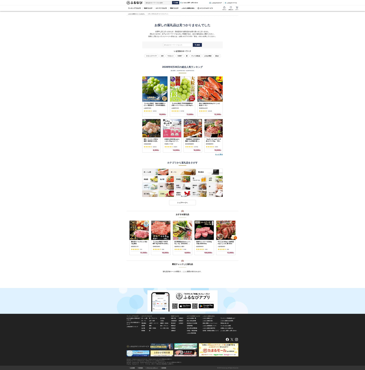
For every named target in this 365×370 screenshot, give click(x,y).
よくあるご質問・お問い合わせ (190, 2)
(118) (184, 249)
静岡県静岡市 (209, 144)
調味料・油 (195, 186)
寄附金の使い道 (225, 323)
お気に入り (231, 9)
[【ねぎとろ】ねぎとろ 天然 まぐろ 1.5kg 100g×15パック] (213, 128)
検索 (198, 45)
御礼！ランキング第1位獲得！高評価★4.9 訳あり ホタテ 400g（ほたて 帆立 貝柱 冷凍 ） (151, 140)
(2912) (155, 147)
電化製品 (201, 172)
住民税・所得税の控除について (211, 330)
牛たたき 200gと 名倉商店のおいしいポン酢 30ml (226, 242)
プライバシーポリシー (152, 368)
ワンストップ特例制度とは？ (228, 318)
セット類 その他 (164, 328)
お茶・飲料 (211, 179)
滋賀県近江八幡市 (179, 246)
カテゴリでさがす (161, 8)
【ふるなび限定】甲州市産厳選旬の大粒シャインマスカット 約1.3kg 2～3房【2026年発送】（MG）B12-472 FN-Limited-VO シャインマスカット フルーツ (182, 104)
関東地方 (173, 325)
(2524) (210, 111)
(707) (216, 147)
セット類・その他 (212, 194)
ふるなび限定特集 (191, 333)
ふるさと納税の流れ (208, 320)
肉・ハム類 (147, 172)
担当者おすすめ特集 (192, 323)
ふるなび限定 (207, 56)
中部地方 (173, 328)
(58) (163, 249)
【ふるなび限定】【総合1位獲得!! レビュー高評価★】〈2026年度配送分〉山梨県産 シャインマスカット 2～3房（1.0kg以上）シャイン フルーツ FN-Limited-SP (155, 104)
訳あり (217, 56)
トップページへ (182, 203)
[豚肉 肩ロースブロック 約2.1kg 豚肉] (139, 230)
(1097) (175, 147)
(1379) (182, 111)
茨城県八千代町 (169, 144)
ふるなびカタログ (217, 3)
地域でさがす (148, 8)
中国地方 (181, 318)
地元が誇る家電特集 (192, 328)
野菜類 (178, 179)
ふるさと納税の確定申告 (209, 328)
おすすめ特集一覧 (191, 318)
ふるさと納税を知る (188, 8)
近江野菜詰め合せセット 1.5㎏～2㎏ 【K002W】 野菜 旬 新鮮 (182, 242)
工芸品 (162, 194)
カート (237, 9)
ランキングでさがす (134, 8)
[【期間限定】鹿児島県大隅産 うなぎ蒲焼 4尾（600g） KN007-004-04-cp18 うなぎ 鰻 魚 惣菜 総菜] (193, 128)
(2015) (155, 111)
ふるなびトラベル (232, 3)
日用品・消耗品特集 (192, 330)
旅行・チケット (195, 194)
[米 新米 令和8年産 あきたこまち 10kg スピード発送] (172, 128)
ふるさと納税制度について (209, 325)
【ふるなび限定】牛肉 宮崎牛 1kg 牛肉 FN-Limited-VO (160, 242)
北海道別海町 (147, 144)
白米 (162, 56)
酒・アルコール (196, 179)
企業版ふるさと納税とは (227, 328)
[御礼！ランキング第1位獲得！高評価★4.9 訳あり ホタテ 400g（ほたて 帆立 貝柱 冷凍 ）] (151, 128)
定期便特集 (190, 325)
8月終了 (180, 56)
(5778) (196, 147)
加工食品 (147, 194)
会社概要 (132, 368)
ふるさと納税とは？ (208, 318)
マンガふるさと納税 (226, 325)
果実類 (143, 325)
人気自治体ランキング (132, 326)
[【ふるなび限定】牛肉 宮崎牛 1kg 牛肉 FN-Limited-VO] (160, 230)
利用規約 (140, 368)
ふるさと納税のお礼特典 (227, 320)
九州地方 (181, 323)
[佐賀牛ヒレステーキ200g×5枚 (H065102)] (204, 230)
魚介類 (162, 179)
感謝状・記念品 (179, 194)
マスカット (170, 56)
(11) (141, 249)
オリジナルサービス (206, 8)
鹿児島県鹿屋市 (189, 144)
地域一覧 (173, 318)
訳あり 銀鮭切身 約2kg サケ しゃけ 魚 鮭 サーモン (209, 104)
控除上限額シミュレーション (210, 323)
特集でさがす (174, 8)
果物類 (146, 179)
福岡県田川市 (134, 246)
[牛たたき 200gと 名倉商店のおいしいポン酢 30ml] (225, 230)
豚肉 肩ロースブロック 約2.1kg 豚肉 (139, 242)
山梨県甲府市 (147, 108)
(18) (228, 249)
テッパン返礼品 (195, 56)
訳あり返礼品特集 (191, 320)
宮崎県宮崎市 (156, 246)
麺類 (161, 186)
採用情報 (164, 368)
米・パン (174, 172)
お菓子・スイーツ (147, 186)
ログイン (224, 9)
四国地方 (181, 320)
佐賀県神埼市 (200, 246)
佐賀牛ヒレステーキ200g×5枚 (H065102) (204, 242)
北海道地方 (174, 320)
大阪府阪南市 (221, 246)
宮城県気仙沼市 (203, 108)
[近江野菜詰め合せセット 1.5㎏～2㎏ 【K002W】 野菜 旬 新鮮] (182, 230)
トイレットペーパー (151, 56)
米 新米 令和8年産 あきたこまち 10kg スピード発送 (172, 140)
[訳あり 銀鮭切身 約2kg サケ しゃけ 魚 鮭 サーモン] (210, 89)
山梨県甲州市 (175, 108)
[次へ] (235, 237)
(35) (206, 249)
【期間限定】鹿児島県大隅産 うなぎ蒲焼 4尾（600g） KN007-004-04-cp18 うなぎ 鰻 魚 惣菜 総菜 (192, 140)
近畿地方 (173, 330)
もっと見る (219, 154)
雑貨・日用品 (178, 186)
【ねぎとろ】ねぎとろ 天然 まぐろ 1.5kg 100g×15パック (213, 140)
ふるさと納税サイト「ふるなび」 (136, 14)
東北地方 (173, 323)
